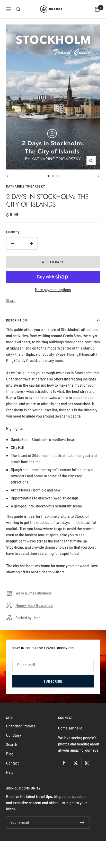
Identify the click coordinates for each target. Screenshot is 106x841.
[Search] (18, 9)
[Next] (97, 176)
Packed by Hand (28, 618)
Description (16, 320)
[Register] (82, 822)
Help (9, 772)
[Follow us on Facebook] (64, 763)
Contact (12, 763)
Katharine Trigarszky (25, 186)
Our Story (13, 735)
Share (10, 300)
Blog (9, 754)
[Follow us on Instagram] (87, 763)
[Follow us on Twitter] (75, 763)
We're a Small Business (33, 593)
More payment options (53, 289)
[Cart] (97, 9)
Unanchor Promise (21, 726)
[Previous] (8, 176)
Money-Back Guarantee (34, 605)
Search (11, 744)
